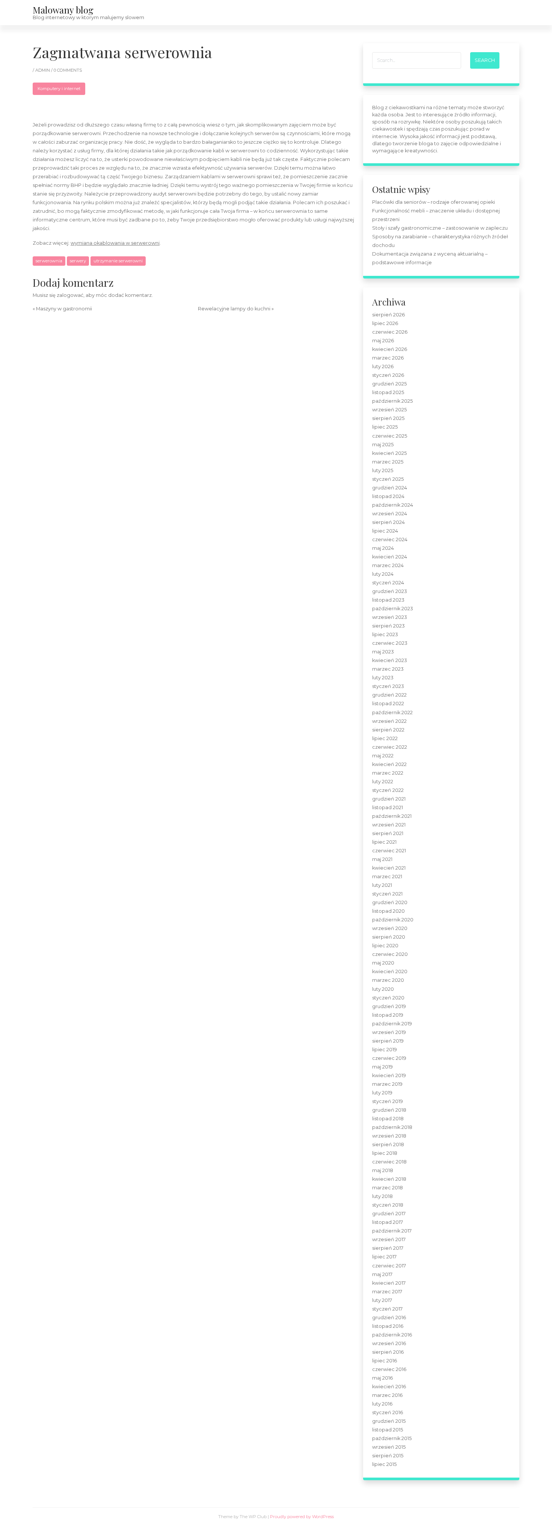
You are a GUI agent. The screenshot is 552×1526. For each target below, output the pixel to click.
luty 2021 (382, 885)
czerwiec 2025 (389, 436)
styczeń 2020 (388, 998)
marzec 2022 (387, 773)
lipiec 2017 (384, 1257)
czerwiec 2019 (389, 1058)
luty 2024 (383, 574)
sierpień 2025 (388, 418)
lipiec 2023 (385, 634)
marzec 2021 (387, 876)
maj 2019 (382, 1067)
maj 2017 (382, 1274)
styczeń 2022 (388, 790)
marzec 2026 (388, 358)
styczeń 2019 (387, 1101)
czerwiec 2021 (389, 850)
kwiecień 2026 (389, 349)
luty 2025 (382, 470)
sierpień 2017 (387, 1248)
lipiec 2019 (384, 1049)
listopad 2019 (387, 1015)
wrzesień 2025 (389, 409)
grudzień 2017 (389, 1213)
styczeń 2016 (387, 1412)
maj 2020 (383, 963)
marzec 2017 (387, 1291)
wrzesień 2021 (389, 825)
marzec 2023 (388, 669)
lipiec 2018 (384, 1153)
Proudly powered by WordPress (302, 1516)
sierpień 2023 (388, 626)
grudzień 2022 (389, 695)
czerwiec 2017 (389, 1266)
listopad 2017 (387, 1222)
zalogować (70, 295)
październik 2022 (392, 712)
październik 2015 (392, 1438)
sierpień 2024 (388, 522)
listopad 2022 (388, 703)
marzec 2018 (387, 1187)
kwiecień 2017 (389, 1283)
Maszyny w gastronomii (64, 309)
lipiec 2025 (385, 427)
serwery (78, 260)
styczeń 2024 (388, 582)
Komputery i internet (59, 88)
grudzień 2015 (389, 1421)
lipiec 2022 (385, 738)
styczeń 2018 (387, 1205)
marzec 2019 (387, 1084)
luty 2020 (383, 989)
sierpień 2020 (388, 937)
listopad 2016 (387, 1326)
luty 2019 (382, 1093)
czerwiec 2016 (389, 1369)
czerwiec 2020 (390, 954)
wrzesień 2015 (389, 1447)
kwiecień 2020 (389, 971)
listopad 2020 (388, 911)
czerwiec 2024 (389, 539)
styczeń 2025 (388, 479)
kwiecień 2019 (389, 1075)
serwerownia (49, 260)
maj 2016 (382, 1378)
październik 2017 (392, 1231)
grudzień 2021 (389, 799)
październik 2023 (392, 608)
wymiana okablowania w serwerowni (115, 243)
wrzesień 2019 (389, 1032)
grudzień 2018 (389, 1110)
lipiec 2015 (384, 1464)
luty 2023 (383, 677)
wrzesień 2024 (389, 513)
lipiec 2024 (385, 531)
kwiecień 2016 (389, 1386)
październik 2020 (392, 920)
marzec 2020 (388, 980)
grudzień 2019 (389, 1006)
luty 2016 (382, 1404)
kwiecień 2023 (389, 660)
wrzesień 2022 (389, 721)
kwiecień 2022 (389, 764)
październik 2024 (392, 505)
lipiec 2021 (384, 842)
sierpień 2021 (387, 833)
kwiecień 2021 (389, 868)
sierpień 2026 (388, 315)
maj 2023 (383, 652)
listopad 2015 (387, 1430)
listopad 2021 (387, 807)
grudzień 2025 (389, 384)
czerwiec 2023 (389, 643)
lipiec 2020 (385, 945)
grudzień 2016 (389, 1317)
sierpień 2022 (388, 730)
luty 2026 (383, 366)
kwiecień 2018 (389, 1179)
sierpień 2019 (388, 1041)
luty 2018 (382, 1196)
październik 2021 (392, 816)
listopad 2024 (388, 496)
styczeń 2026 (388, 375)
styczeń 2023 (388, 686)
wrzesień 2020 (389, 928)
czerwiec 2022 (389, 747)
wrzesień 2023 (389, 617)
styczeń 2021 (387, 894)
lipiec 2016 (384, 1360)
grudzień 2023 (389, 591)
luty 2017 (382, 1300)
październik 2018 (392, 1127)
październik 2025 (392, 401)
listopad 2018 (388, 1118)
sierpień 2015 (387, 1455)
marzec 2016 (387, 1395)
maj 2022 (383, 755)
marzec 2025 (387, 462)
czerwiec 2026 (389, 332)
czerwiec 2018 (389, 1162)
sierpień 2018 (388, 1144)
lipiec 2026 (385, 323)
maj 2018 (382, 1170)
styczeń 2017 (387, 1309)
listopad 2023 (388, 600)
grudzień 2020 (389, 902)
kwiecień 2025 (389, 453)
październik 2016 (392, 1335)
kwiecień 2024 (389, 557)
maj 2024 (383, 548)
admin (43, 70)
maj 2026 (383, 340)
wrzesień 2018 (389, 1136)
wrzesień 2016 (389, 1343)
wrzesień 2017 (389, 1239)
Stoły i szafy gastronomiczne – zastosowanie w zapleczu (440, 228)
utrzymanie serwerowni (118, 260)
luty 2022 (382, 781)
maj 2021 (382, 859)
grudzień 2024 (389, 488)
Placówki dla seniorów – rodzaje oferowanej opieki (433, 202)
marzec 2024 (388, 565)
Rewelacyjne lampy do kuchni (234, 309)
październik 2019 (392, 1023)
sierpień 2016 (388, 1352)
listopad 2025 (388, 392)
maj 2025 (383, 444)
